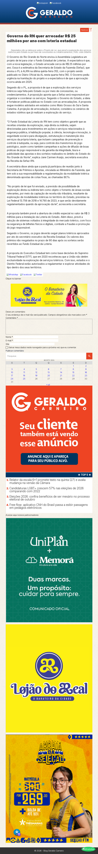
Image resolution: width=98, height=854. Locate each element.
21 (61, 375)
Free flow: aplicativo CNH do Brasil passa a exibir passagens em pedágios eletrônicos (48, 506)
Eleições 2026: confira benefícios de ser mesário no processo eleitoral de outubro (49, 498)
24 (12, 378)
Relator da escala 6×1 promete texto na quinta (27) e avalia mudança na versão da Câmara (47, 481)
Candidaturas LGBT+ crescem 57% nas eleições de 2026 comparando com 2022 (46, 489)
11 (24, 372)
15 (73, 372)
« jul (48, 384)
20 (48, 375)
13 (49, 372)
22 (73, 375)
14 (61, 372)
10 (12, 372)
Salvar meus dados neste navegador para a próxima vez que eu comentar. (42, 347)
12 (36, 372)
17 (12, 375)
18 (24, 375)
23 (86, 375)
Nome (9, 337)
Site (7, 344)
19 (36, 375)
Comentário (12, 318)
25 (24, 378)
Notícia (84, 30)
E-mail (9, 340)
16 (86, 372)
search (89, 356)
